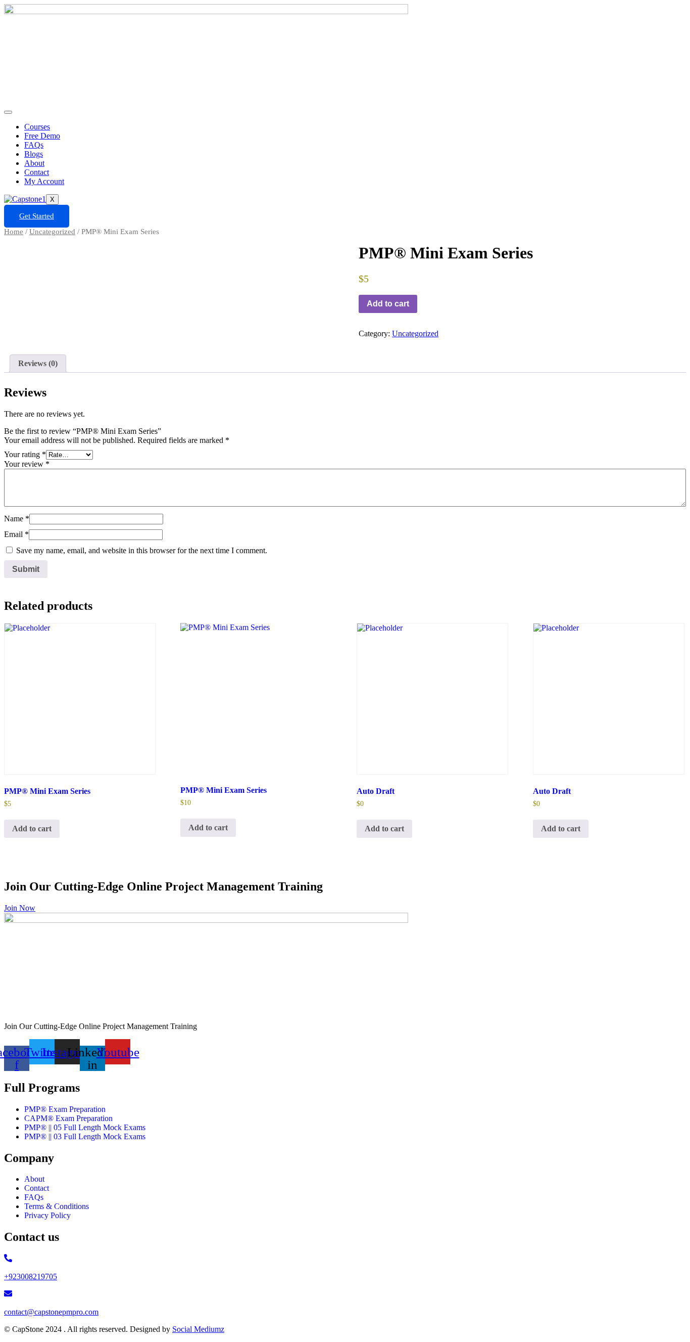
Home (13, 232)
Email (16, 534)
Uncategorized (52, 232)
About (34, 163)
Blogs (33, 154)
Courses (37, 126)
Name (16, 518)
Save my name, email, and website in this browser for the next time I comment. (141, 550)
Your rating (25, 454)
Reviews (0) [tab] (38, 363)
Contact (36, 172)
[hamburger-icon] (8, 112)
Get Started (36, 216)
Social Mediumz (198, 1329)
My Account (44, 181)
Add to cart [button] (32, 828)
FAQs (33, 145)
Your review (27, 464)
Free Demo (42, 135)
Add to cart (388, 303)
